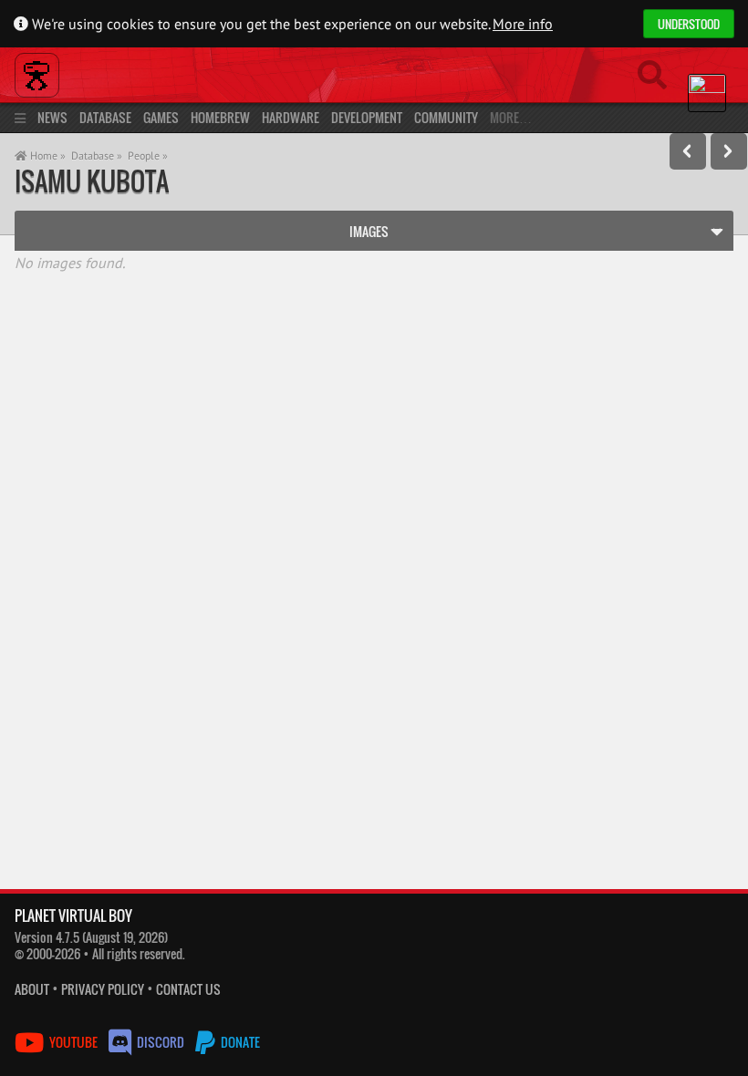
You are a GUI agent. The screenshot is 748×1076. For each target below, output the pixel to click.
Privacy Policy (102, 988)
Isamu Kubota (92, 181)
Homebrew (220, 117)
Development (366, 117)
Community (446, 117)
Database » (96, 155)
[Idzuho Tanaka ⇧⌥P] (688, 151)
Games (161, 117)
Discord (160, 1041)
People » (148, 155)
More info (523, 24)
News (52, 117)
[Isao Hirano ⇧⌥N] (729, 151)
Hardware (290, 117)
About (32, 988)
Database (105, 117)
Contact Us (188, 988)
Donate (239, 1041)
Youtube (73, 1041)
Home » (46, 155)
